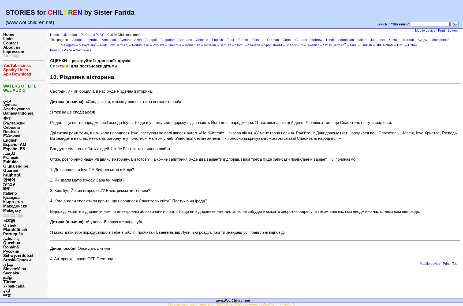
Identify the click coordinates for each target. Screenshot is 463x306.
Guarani (10, 170)
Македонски (15, 206)
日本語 (9, 220)
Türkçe (9, 282)
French (243, 40)
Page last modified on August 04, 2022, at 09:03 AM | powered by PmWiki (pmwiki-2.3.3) (231, 304)
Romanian (192, 45)
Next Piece (84, 50)
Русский (11, 251)
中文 (7, 295)
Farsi (230, 40)
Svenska (11, 273)
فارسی (9, 153)
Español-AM (14, 144)
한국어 (9, 179)
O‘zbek (9, 225)
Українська (13, 286)
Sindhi (239, 45)
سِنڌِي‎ (8, 264)
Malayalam (87, 45)
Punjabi (158, 45)
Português (13, 234)
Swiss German (333, 45)
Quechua (11, 243)
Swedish (313, 45)
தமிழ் (7, 277)
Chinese (202, 40)
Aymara (10, 105)
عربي (7, 100)
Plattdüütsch (15, 230)
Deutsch (11, 132)
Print (441, 30)
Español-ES (14, 149)
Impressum (13, 52)
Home (8, 34)
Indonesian (346, 40)
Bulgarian (167, 40)
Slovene (254, 45)
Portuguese (140, 45)
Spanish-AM (273, 45)
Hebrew (316, 40)
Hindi (330, 40)
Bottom (452, 30)
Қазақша (11, 197)
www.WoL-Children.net (233, 300)
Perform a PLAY (92, 35)
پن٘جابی (11, 238)
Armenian (109, 40)
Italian (362, 40)
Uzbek (412, 45)
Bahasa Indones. (18, 113)
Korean (408, 40)
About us (11, 47)
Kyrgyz (423, 40)
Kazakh (394, 40)
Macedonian (440, 40)
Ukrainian (70, 35)
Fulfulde (10, 162)
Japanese (377, 40)
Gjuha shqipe (15, 166)
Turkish (366, 45)
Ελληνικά (11, 136)
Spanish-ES (294, 45)
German (273, 40)
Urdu (400, 45)
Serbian (225, 45)
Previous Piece (61, 50)
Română (11, 247)
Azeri (138, 40)
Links (8, 39)
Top (455, 264)
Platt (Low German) (114, 45)
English (10, 140)
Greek (287, 40)
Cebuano (11, 127)
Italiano (10, 193)
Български (14, 123)
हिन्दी (6, 189)
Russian (210, 45)
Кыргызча (13, 202)
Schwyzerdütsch (19, 256)
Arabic (93, 40)
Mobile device (425, 30)
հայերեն (12, 175)
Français (11, 158)
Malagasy (12, 210)
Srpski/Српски (17, 260)
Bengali (151, 40)
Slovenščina (14, 269)
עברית (9, 184)
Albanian (78, 40)
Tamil (353, 45)
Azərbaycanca (16, 109)
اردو (6, 291)
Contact (10, 43)
